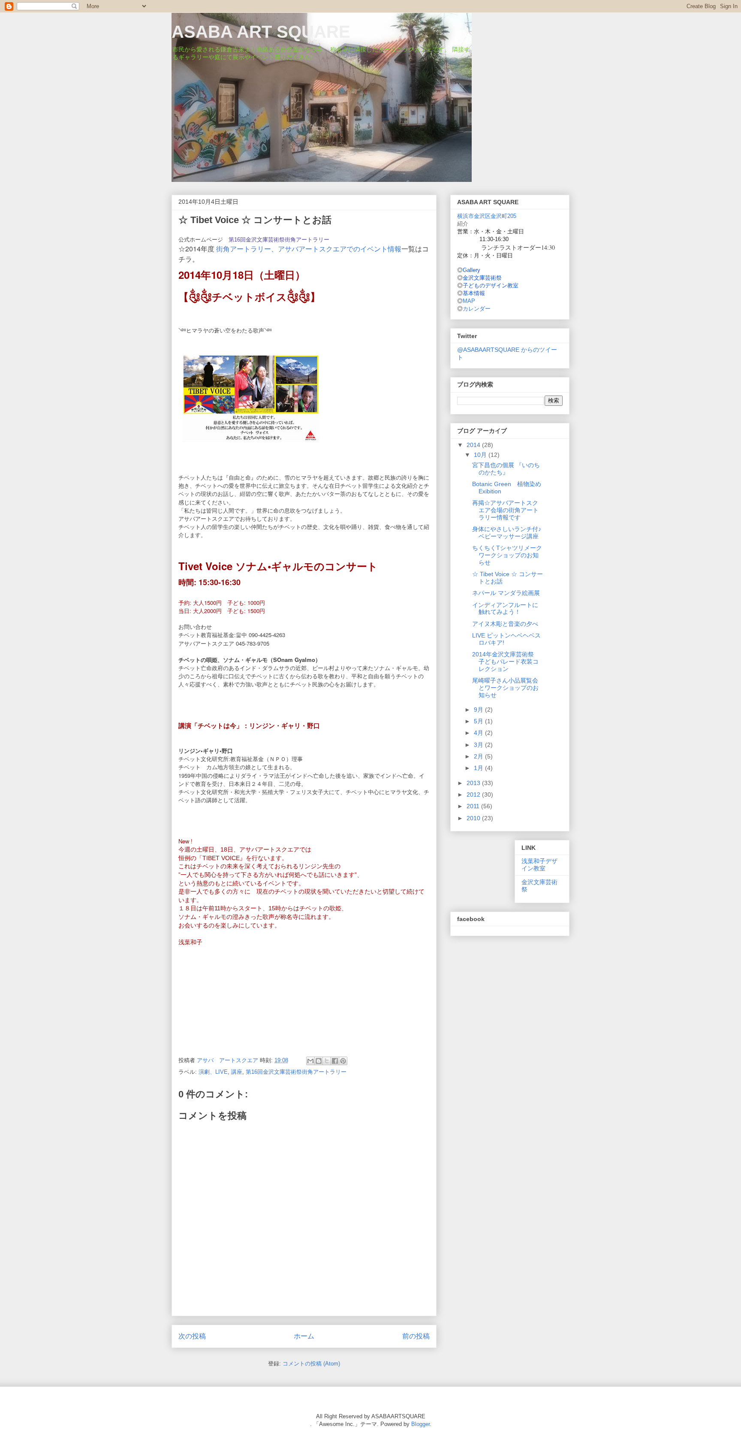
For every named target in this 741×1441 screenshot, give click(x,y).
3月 (479, 744)
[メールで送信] (310, 1061)
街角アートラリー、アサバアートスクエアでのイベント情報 (308, 249)
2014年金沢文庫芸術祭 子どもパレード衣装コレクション (506, 661)
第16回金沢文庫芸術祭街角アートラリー (279, 239)
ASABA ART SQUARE (261, 31)
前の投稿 (416, 1336)
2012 (474, 794)
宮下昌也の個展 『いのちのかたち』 (506, 469)
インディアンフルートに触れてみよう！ (505, 608)
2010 (474, 818)
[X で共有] (326, 1061)
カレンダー (477, 308)
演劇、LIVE (213, 1072)
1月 (479, 767)
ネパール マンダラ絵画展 (506, 592)
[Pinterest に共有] (343, 1061)
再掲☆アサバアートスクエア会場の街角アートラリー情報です (505, 510)
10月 (481, 454)
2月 (479, 756)
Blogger (420, 1424)
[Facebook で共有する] (335, 1061)
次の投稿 (192, 1336)
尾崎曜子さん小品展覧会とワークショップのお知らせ (505, 687)
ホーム (304, 1336)
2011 (474, 806)
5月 (479, 721)
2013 (474, 782)
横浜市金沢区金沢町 (486, 216)
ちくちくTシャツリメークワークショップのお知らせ (507, 555)
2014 (474, 444)
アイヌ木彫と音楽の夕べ (505, 623)
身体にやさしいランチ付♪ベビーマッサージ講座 (506, 533)
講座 (236, 1072)
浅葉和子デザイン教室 (539, 865)
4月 (479, 732)
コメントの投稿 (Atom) (311, 1363)
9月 (479, 709)
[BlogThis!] (318, 1061)
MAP (469, 301)
